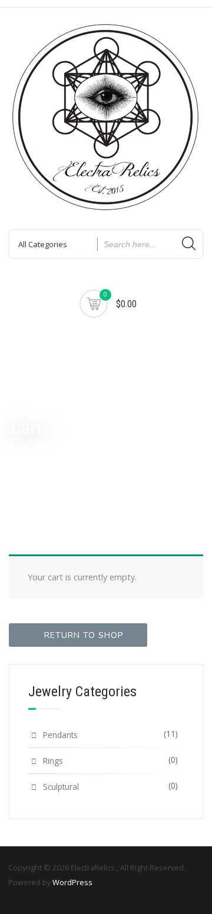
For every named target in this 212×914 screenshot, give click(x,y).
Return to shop (84, 635)
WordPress (72, 882)
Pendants (60, 734)
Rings (53, 760)
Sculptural (61, 786)
